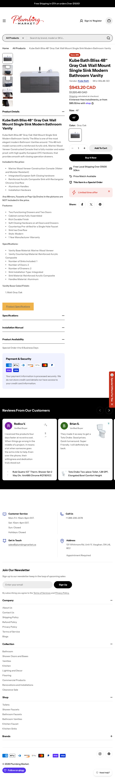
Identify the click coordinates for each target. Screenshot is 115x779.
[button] (112, 389)
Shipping (73, 96)
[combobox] (57, 38)
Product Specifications (18, 306)
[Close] (109, 191)
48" (74, 117)
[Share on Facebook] (82, 204)
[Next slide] (109, 410)
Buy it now (90, 157)
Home (5, 48)
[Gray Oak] (75, 135)
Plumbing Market (19, 764)
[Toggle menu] (4, 21)
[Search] (108, 38)
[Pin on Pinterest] (100, 204)
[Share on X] (91, 204)
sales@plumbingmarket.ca (22, 544)
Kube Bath (83, 80)
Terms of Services (42, 593)
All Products (19, 48)
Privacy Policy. (62, 593)
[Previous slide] (100, 410)
